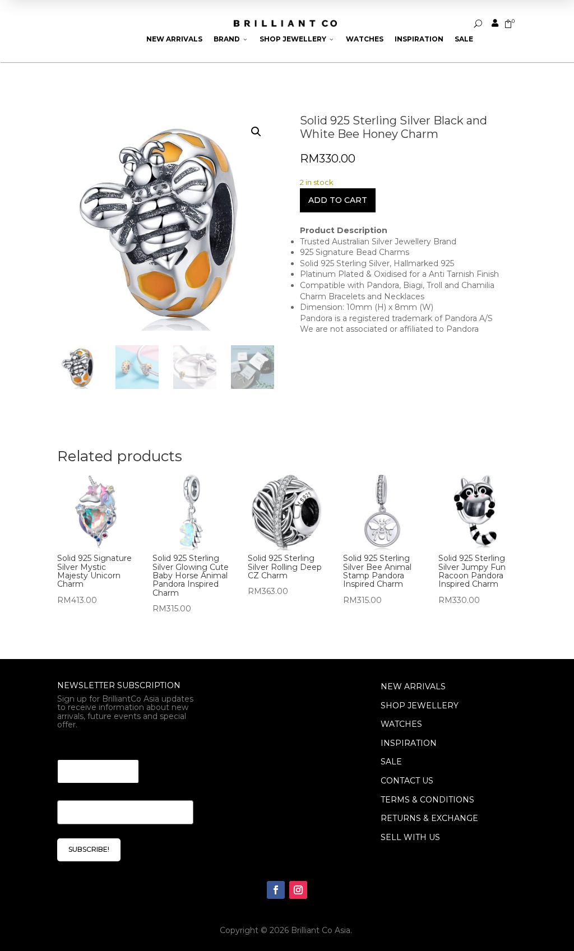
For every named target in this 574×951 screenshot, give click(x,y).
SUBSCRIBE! (88, 849)
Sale (464, 39)
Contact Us (407, 781)
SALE (391, 762)
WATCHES (401, 724)
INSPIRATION (409, 743)
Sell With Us (410, 837)
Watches (364, 39)
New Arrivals (174, 39)
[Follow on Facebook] (276, 890)
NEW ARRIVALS (413, 686)
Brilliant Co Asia (320, 930)
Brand (231, 39)
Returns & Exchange (429, 818)
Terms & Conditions (427, 800)
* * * (66, 745)
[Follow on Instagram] (298, 890)
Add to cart (337, 200)
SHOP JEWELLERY (420, 706)
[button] (256, 132)
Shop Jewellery (297, 39)
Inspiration (419, 39)
